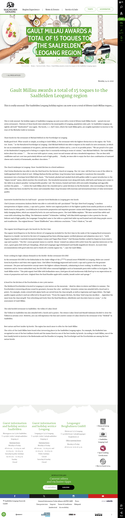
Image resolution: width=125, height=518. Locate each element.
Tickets (90, 9)
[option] (59, 514)
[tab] (121, 2)
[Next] (111, 514)
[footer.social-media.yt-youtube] (103, 496)
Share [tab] (121, 516)
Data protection (42, 504)
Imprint (53, 504)
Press (77, 501)
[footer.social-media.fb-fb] (14, 496)
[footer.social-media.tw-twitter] (44, 496)
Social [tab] (121, 508)
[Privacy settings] (3, 514)
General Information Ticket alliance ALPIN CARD (55, 501)
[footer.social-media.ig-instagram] (73, 496)
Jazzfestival (53, 507)
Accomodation (105, 9)
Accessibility (63, 507)
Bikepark (77, 504)
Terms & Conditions (65, 504)
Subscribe (65, 487)
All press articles (14, 75)
